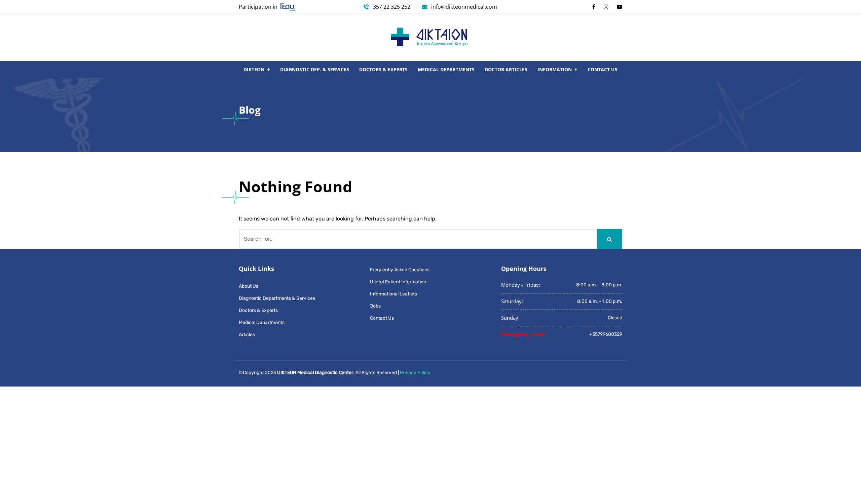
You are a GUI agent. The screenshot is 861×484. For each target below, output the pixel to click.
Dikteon (254, 69)
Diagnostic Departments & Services (277, 298)
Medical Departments (446, 69)
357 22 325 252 (391, 6)
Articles (247, 334)
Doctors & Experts (383, 69)
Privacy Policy (415, 372)
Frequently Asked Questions (399, 270)
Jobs (375, 306)
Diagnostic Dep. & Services (314, 69)
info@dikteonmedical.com (464, 6)
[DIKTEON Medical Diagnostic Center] (430, 37)
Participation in (259, 6)
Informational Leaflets (393, 294)
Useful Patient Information (398, 282)
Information (554, 69)
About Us (248, 286)
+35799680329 (605, 334)
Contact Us (602, 69)
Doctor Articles (506, 69)
